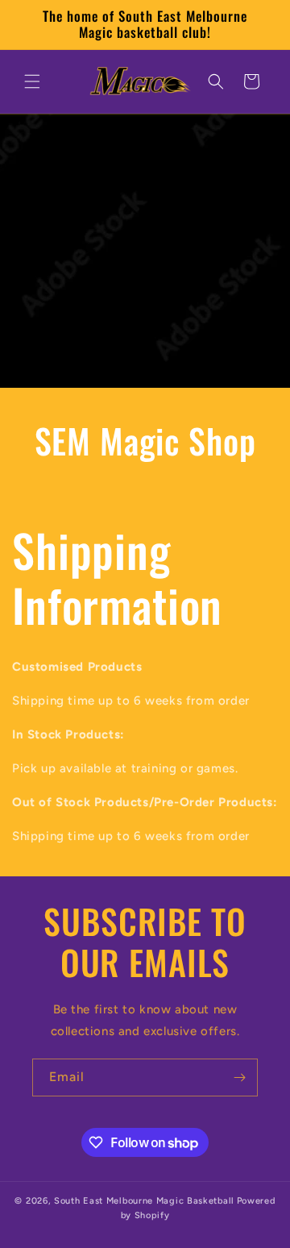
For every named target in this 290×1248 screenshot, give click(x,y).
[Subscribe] (239, 1077)
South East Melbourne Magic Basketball (144, 1201)
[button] (32, 81)
